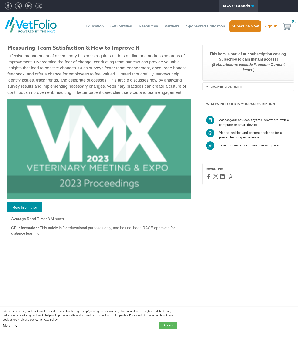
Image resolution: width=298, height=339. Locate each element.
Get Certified (121, 26)
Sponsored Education (205, 26)
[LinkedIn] (223, 176)
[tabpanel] (99, 228)
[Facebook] (209, 176)
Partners (172, 26)
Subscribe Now (245, 26)
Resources (148, 26)
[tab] (24, 207)
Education (95, 26)
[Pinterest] (231, 176)
